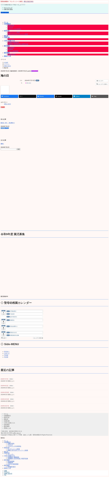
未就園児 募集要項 (13, 42)
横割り (2, 143)
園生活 (6, 419)
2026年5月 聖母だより (7, 394)
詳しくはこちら (28, 1)
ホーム (6, 413)
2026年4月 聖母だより (7, 401)
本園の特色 (10, 25)
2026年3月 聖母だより (7, 408)
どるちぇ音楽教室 (12, 51)
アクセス (10, 27)
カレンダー (10, 39)
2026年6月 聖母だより (7, 388)
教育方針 (7, 417)
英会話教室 (10, 47)
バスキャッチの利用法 (14, 29)
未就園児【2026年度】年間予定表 (17, 44)
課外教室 (7, 424)
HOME (5, 471)
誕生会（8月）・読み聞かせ (8, 122)
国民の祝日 (34, 71)
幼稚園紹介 (7, 415)
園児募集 (7, 426)
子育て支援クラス (9, 422)
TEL (5, 475)
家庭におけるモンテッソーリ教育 (17, 34)
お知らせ (7, 353)
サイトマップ (8, 8)
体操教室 (10, 49)
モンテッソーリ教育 (13, 32)
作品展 (6, 357)
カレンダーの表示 (37, 338)
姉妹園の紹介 (11, 54)
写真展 (6, 355)
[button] (101, 84)
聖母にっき (7, 428)
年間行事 (7, 421)
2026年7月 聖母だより (7, 381)
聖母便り (7, 351)
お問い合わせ (5, 12)
